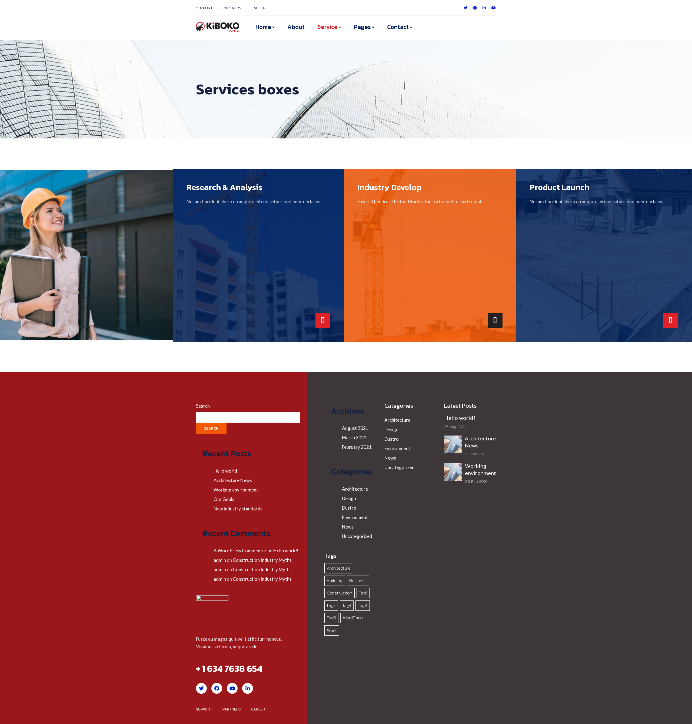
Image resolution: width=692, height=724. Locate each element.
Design (349, 498)
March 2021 (354, 437)
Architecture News (233, 480)
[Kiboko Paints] (217, 26)
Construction (339, 592)
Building (334, 580)
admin (220, 560)
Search (203, 406)
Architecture (355, 489)
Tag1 (363, 592)
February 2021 (357, 447)
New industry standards (238, 509)
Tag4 (362, 605)
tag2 (331, 605)
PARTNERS (232, 8)
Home (263, 26)
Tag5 (331, 617)
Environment (355, 517)
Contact (398, 26)
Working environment (236, 490)
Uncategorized (357, 536)
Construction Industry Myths (262, 560)
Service (327, 26)
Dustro (349, 508)
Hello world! (226, 471)
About (296, 26)
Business (358, 580)
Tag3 (346, 605)
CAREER (258, 8)
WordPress (353, 617)
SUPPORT (204, 8)
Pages (362, 26)
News (348, 527)
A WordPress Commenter (240, 550)
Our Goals (224, 499)
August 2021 (355, 428)
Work (332, 630)
